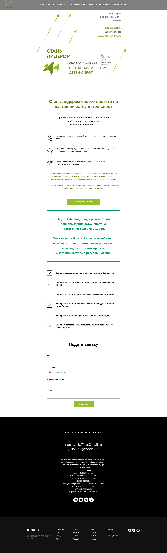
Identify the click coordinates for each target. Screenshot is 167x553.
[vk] (75, 499)
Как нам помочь (120, 5)
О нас (42, 5)
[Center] (91, 499)
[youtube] (81, 499)
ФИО (49, 355)
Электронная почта (55, 379)
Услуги (51, 5)
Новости (62, 5)
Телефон (51, 367)
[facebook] (129, 531)
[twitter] (133, 531)
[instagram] (138, 531)
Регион (50, 391)
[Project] (86, 499)
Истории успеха (77, 5)
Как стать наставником (99, 5)
